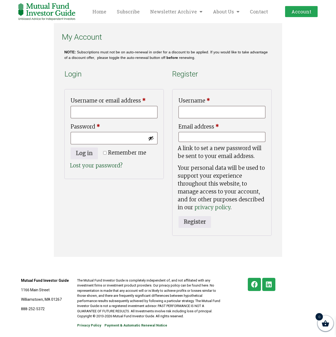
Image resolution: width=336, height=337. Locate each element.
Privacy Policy (89, 325)
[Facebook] (254, 284)
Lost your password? (96, 165)
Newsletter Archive (173, 11)
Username (205, 99)
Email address (210, 125)
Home (99, 11)
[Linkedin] (268, 284)
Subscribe (128, 11)
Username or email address (114, 99)
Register (195, 221)
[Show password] (151, 138)
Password (97, 125)
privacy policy (212, 207)
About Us (223, 11)
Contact (259, 11)
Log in (84, 153)
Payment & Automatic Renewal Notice (135, 325)
